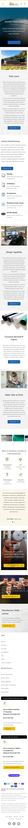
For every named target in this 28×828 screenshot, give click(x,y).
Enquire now (13, 42)
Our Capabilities (5, 652)
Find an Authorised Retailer (12, 767)
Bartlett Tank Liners (6, 681)
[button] (2, 3)
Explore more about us (10, 596)
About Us (3, 641)
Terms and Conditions (6, 662)
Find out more (7, 625)
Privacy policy (22, 816)
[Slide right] (17, 443)
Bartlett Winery (5, 688)
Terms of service (11, 818)
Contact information (8, 816)
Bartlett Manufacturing (6, 674)
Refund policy (16, 816)
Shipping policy (18, 818)
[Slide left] (10, 443)
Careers (3, 659)
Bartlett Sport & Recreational (8, 685)
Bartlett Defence (5, 678)
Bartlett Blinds (4, 692)
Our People (3, 648)
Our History (4, 645)
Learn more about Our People (13, 565)
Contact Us (6, 168)
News (2, 655)
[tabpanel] (14, 505)
